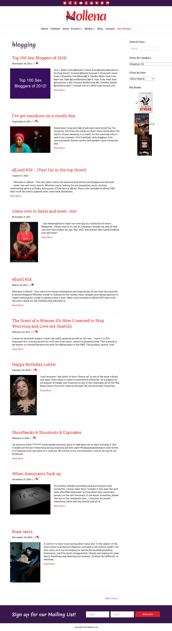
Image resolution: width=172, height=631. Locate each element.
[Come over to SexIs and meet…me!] (24, 241)
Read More (59, 90)
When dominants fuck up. (37, 473)
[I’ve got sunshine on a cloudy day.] (30, 139)
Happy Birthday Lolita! (34, 364)
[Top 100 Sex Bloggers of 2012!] (30, 83)
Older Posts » (112, 598)
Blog (100, 28)
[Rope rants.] (25, 562)
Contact (110, 28)
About (44, 28)
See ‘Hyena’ (124, 28)
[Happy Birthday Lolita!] (23, 394)
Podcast (55, 28)
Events (75, 28)
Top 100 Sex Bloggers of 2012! (39, 57)
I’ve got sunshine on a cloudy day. (44, 115)
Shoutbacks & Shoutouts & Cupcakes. (47, 432)
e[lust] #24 (21, 279)
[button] (147, 614)
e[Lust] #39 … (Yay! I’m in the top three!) (49, 169)
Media (88, 28)
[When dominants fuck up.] (30, 499)
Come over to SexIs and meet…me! (44, 211)
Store (65, 28)
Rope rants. (22, 531)
